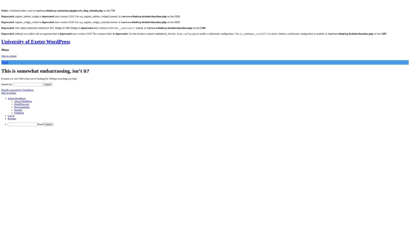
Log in (11, 115)
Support (18, 110)
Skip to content (8, 56)
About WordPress (23, 101)
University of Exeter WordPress (35, 41)
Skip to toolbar (8, 93)
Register (12, 118)
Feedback (19, 112)
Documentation (22, 107)
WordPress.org (21, 104)
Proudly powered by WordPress (17, 90)
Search (40, 124)
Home (5, 62)
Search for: (6, 84)
